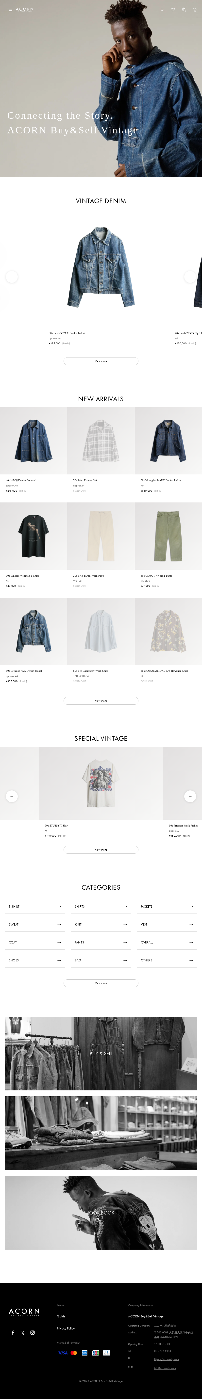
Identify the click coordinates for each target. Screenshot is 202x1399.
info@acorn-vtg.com (165, 1368)
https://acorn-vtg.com (166, 1359)
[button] (8, 277)
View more (101, 361)
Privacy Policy (66, 1328)
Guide (61, 1316)
